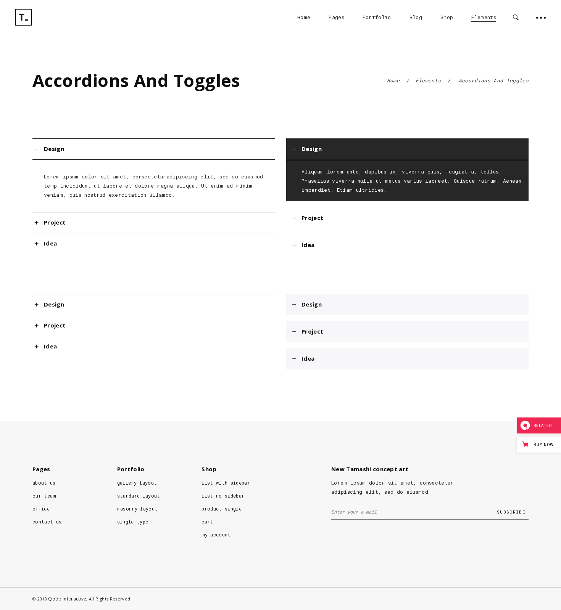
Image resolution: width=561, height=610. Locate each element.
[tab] (153, 148)
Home (393, 80)
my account (216, 534)
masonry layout (137, 509)
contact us (46, 521)
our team (44, 496)
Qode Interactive (67, 599)
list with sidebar (226, 483)
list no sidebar (223, 496)
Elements (428, 80)
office (41, 509)
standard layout (138, 496)
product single (222, 509)
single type (132, 521)
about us (44, 483)
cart (207, 521)
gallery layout (137, 483)
